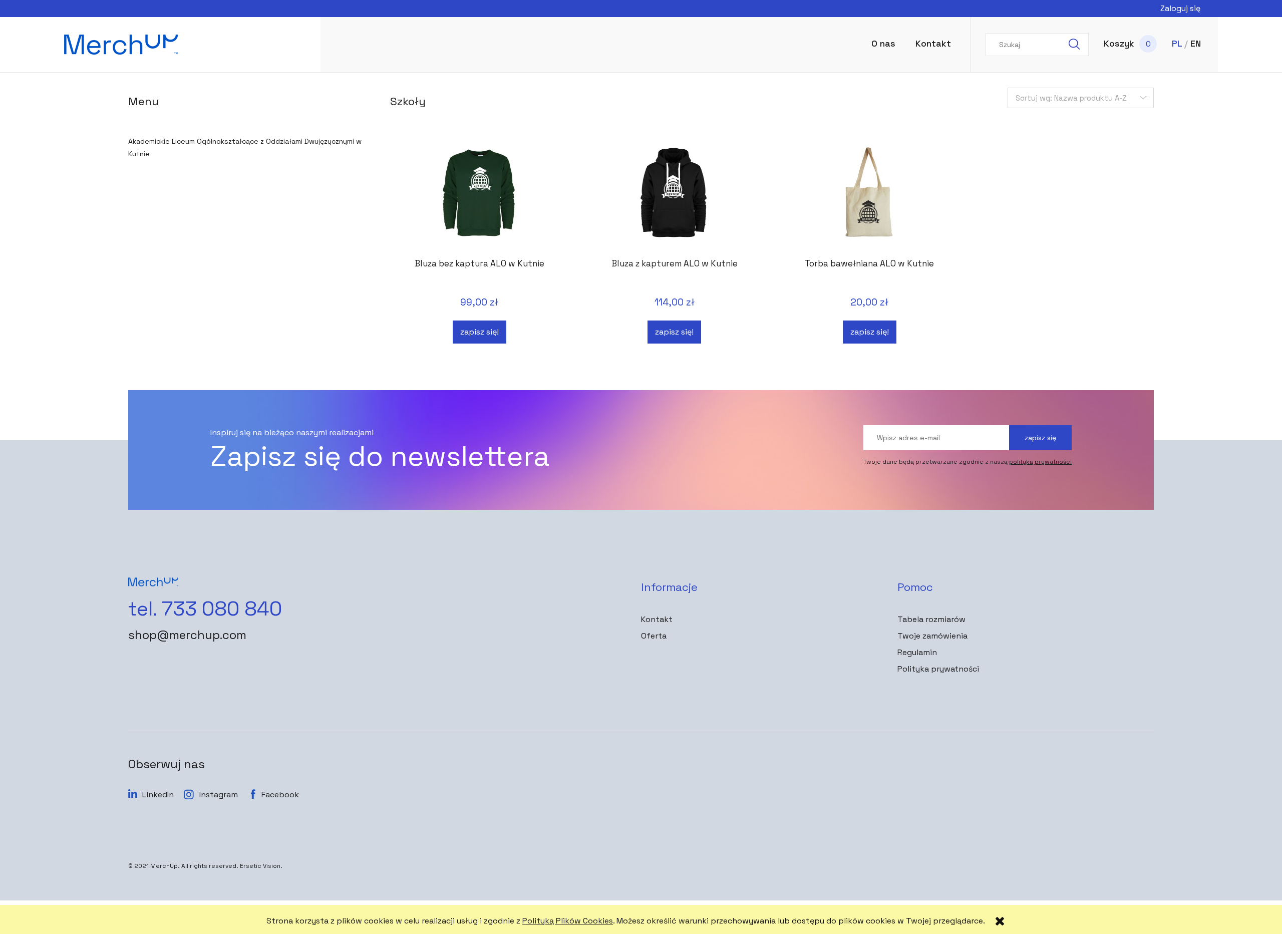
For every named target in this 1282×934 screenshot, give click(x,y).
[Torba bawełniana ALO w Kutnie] (869, 197)
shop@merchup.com (187, 635)
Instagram (218, 794)
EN (1195, 43)
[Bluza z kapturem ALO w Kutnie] (674, 197)
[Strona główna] (179, 44)
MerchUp (164, 866)
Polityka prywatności (938, 669)
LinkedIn (158, 794)
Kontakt (657, 619)
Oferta (654, 636)
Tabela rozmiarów (931, 619)
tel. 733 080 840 (205, 609)
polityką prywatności (1040, 462)
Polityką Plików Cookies (567, 920)
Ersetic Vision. (261, 866)
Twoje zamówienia (932, 636)
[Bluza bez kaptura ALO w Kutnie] (479, 197)
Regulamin (917, 652)
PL (1177, 43)
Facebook (280, 794)
